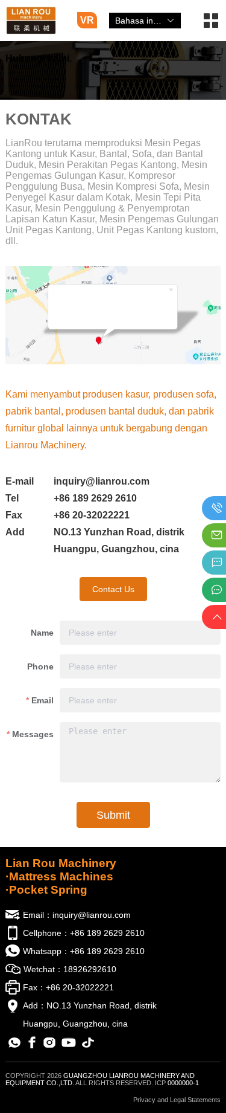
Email (42, 700)
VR (87, 20)
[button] (211, 25)
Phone (40, 666)
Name (42, 632)
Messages (33, 734)
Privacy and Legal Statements (177, 1099)
